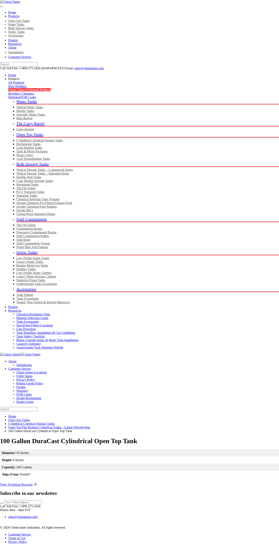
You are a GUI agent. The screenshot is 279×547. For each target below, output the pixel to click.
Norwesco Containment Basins (36, 232)
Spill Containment (31, 219)
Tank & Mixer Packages (32, 151)
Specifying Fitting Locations (34, 325)
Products (13, 16)
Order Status (24, 376)
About (12, 47)
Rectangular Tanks (28, 144)
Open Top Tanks (19, 20)
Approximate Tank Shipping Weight (39, 347)
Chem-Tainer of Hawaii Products (29, 90)
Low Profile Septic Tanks (32, 258)
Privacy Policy (25, 379)
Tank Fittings (24, 295)
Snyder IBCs (24, 210)
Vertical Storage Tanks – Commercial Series (44, 169)
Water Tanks (16, 24)
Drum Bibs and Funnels (32, 247)
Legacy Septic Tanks (29, 261)
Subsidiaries (16, 52)
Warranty (22, 390)
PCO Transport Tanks (30, 192)
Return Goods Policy (30, 383)
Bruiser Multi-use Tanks (32, 265)
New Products (17, 86)
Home (12, 12)
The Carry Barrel (30, 123)
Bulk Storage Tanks (21, 28)
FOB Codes (24, 394)
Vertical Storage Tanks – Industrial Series (42, 173)
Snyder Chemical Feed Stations (36, 206)
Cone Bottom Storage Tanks (34, 181)
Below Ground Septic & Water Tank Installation (47, 340)
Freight (21, 387)
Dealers (13, 40)
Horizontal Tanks (27, 184)
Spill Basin (23, 239)
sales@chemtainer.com (89, 68)
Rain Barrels (24, 118)
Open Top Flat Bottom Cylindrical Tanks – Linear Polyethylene (49, 427)
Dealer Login (24, 402)
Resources (14, 44)
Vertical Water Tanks (29, 107)
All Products (16, 82)
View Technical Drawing (16, 484)
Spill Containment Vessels (33, 243)
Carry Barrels (25, 129)
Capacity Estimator (28, 343)
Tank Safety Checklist (30, 336)
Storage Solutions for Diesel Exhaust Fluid (44, 203)
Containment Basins (29, 228)
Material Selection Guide (32, 318)
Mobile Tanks (25, 111)
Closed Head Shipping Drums (35, 214)
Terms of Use (17, 538)
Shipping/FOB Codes (22, 97)
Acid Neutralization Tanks (33, 158)
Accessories (15, 35)
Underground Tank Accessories (36, 284)
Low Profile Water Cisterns (33, 273)
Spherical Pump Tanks (30, 280)
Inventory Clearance (21, 93)
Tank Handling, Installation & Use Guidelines (45, 332)
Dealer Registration (28, 398)
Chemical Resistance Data (33, 314)
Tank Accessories (27, 298)
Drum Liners (24, 155)
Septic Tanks (16, 32)
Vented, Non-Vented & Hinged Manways (43, 302)
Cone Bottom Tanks (29, 147)
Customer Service (19, 57)
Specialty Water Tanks (30, 114)
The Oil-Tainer (26, 188)
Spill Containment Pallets (32, 236)
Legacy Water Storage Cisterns (36, 276)
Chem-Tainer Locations (31, 372)
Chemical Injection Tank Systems (37, 199)
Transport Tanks (26, 195)
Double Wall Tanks (28, 177)
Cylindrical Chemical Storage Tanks (39, 140)
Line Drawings (26, 329)
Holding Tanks (26, 269)
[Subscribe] (1, 503)
